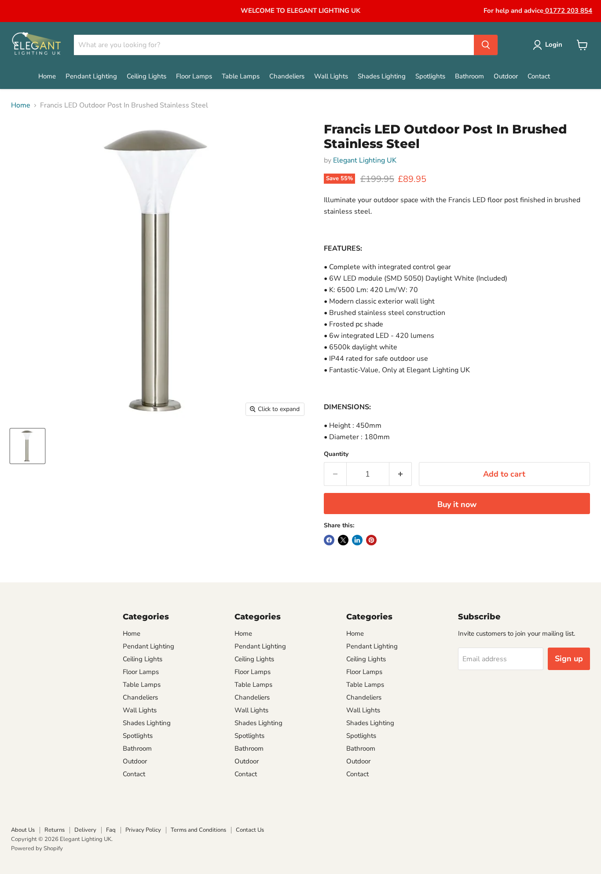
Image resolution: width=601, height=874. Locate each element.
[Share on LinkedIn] (357, 540)
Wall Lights (331, 76)
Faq (111, 830)
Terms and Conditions (198, 830)
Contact (539, 76)
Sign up (569, 658)
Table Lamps (241, 76)
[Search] (486, 45)
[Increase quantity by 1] (400, 474)
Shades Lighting (382, 76)
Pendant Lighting (91, 76)
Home (47, 76)
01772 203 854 (567, 10)
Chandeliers (286, 76)
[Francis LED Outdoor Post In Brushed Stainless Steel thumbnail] (27, 446)
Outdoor (506, 76)
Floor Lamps (194, 76)
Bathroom (469, 76)
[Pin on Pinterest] (371, 540)
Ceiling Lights (146, 76)
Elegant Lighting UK (364, 160)
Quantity (336, 454)
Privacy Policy (143, 830)
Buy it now (456, 504)
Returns (54, 830)
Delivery (85, 830)
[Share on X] (343, 540)
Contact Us (250, 830)
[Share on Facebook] (329, 540)
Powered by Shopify (37, 848)
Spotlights (430, 76)
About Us (23, 830)
